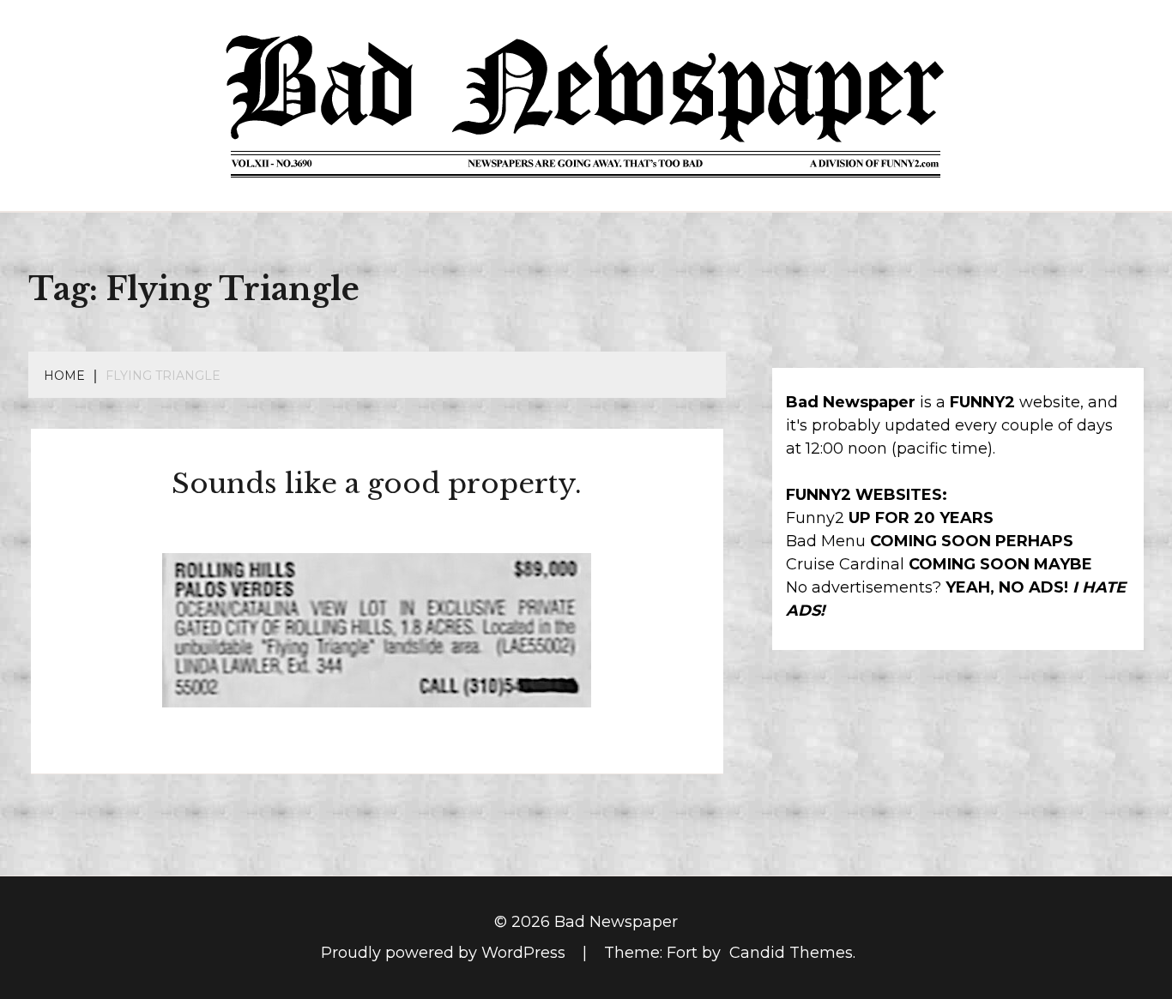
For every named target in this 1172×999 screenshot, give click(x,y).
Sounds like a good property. (377, 483)
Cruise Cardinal (845, 564)
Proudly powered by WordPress (445, 952)
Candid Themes (791, 952)
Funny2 (815, 518)
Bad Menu (826, 541)
